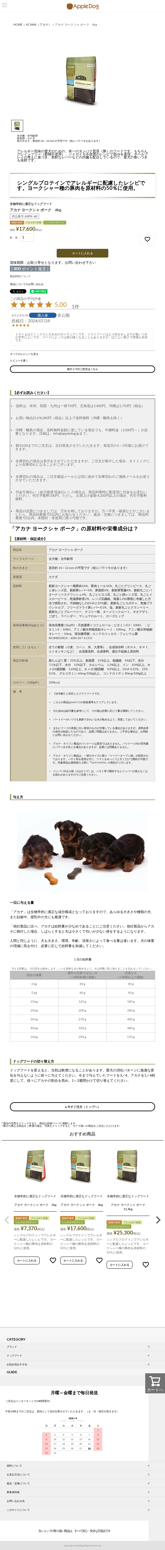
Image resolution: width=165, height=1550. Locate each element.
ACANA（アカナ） (39, 24)
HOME (18, 24)
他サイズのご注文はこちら (82, 369)
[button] (7, 1219)
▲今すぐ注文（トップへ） (82, 1106)
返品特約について (20, 276)
